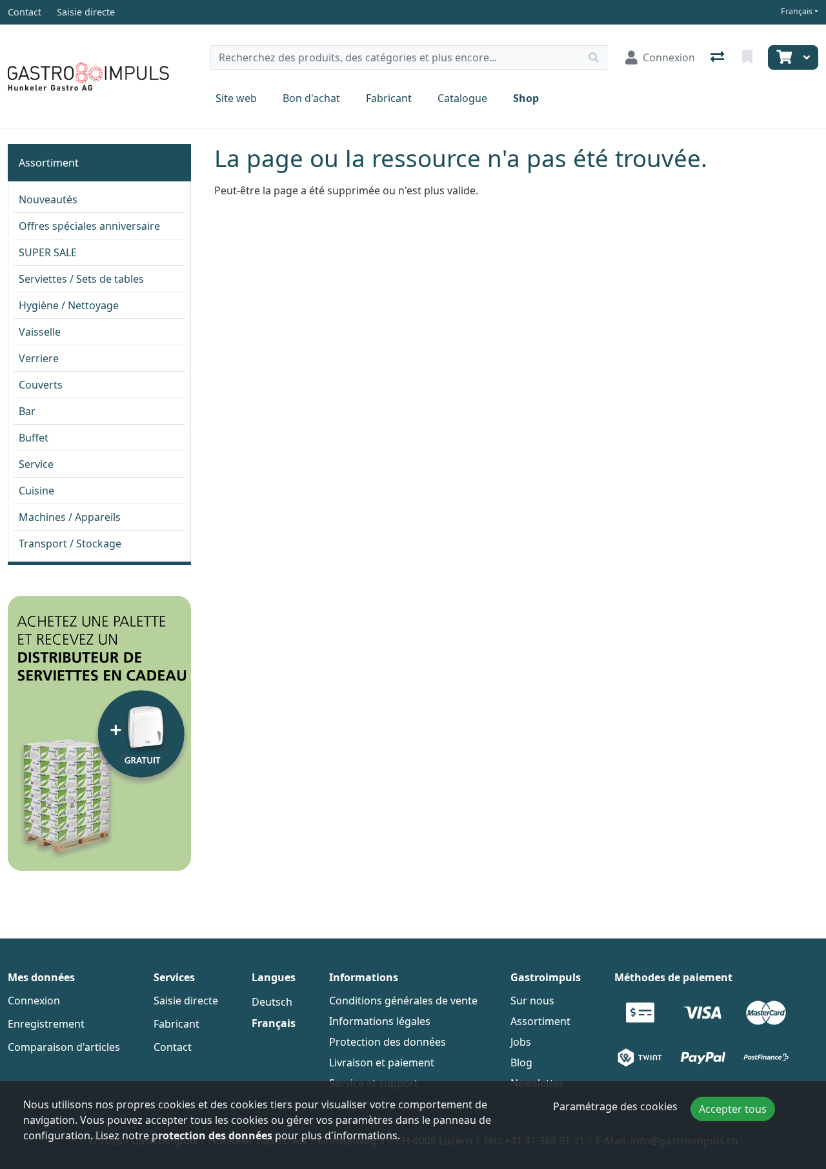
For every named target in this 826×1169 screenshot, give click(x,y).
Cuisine (36, 490)
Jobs (520, 1042)
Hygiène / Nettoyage (69, 305)
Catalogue (462, 98)
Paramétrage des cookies (615, 1106)
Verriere (39, 358)
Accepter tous (733, 1109)
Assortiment (49, 163)
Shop (526, 98)
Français (796, 11)
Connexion (34, 1000)
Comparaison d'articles (64, 1047)
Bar (27, 411)
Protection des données (387, 1042)
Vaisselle (40, 332)
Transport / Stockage (70, 543)
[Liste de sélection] (748, 57)
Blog (521, 1062)
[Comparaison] (718, 57)
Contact (173, 1047)
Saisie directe (186, 1000)
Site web (236, 98)
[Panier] (783, 57)
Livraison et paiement (381, 1062)
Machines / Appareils (70, 517)
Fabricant (389, 98)
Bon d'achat (311, 98)
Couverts (41, 385)
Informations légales (379, 1021)
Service (36, 464)
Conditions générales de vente (403, 1000)
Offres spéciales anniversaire (89, 226)
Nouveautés (48, 199)
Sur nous (532, 1000)
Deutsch (272, 1002)
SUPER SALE (48, 252)
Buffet (33, 438)
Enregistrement (46, 1024)
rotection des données (215, 1135)
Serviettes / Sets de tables (81, 279)
